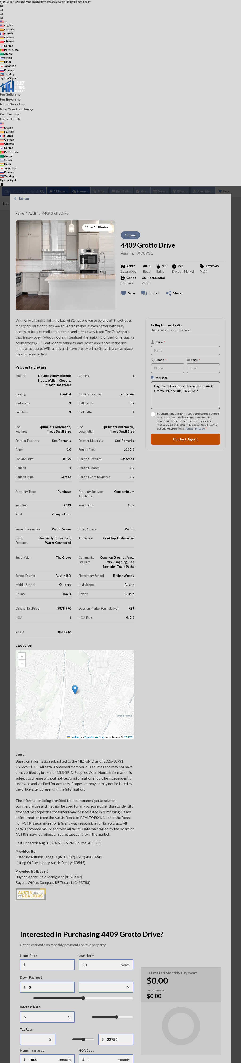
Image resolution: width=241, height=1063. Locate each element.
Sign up (4, 78)
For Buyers (8, 99)
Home (20, 213)
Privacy (199, 428)
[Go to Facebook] (1, 5)
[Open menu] (1, 184)
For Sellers (8, 94)
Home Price (28, 956)
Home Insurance (32, 1050)
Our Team (8, 114)
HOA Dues (86, 1050)
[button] (75, 690)
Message (162, 377)
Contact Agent (185, 439)
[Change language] (3, 22)
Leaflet (74, 737)
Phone (161, 359)
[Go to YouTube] (1, 13)
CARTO (128, 737)
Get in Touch (10, 119)
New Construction (14, 109)
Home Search (10, 104)
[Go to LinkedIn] (1, 17)
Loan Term (86, 956)
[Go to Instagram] (1, 9)
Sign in (13, 78)
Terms (189, 428)
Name (160, 341)
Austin (33, 213)
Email (195, 359)
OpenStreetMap (94, 737)
